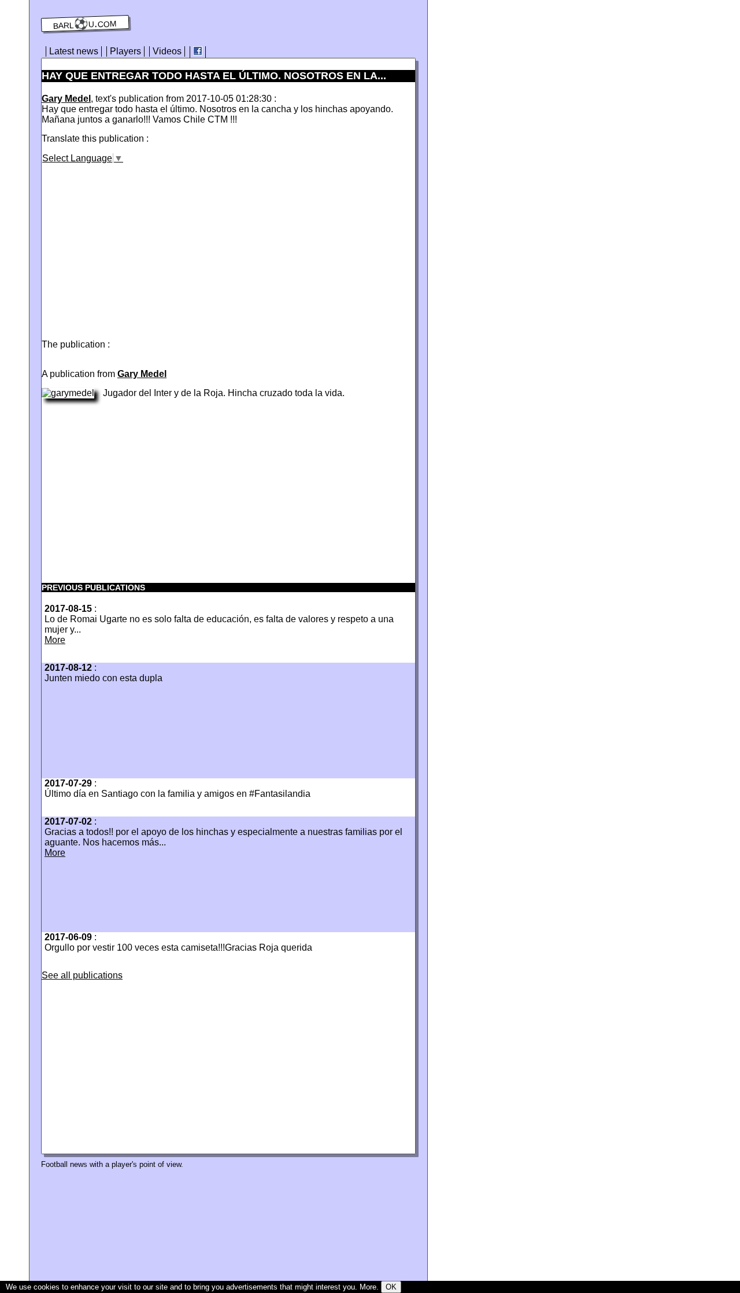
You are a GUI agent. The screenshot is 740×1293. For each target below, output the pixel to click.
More (55, 640)
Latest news (73, 51)
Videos (167, 51)
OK (391, 1287)
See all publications (82, 975)
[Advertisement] (139, 245)
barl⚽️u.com (85, 23)
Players (125, 51)
